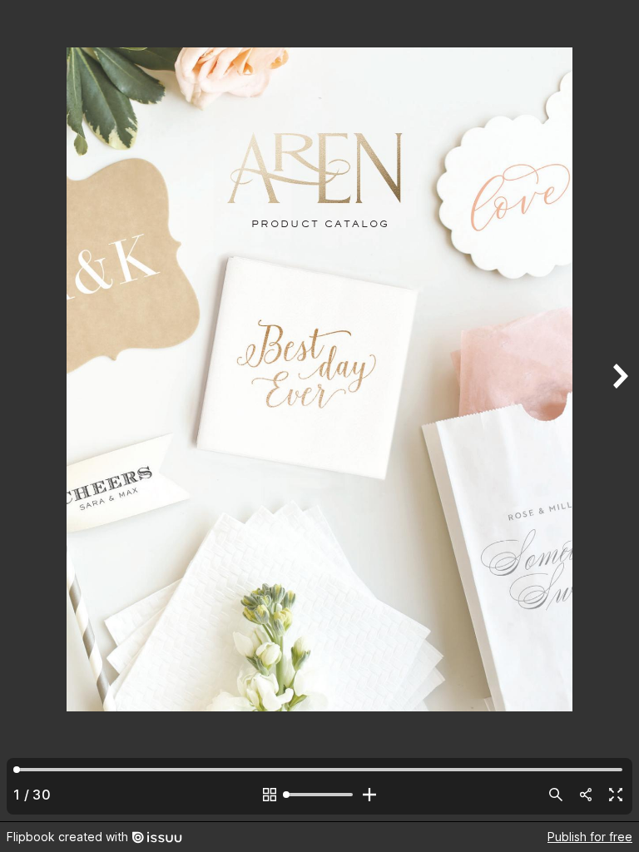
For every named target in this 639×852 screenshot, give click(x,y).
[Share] (585, 794)
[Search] (555, 794)
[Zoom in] (369, 794)
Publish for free (589, 837)
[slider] (319, 794)
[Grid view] (269, 794)
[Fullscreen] (615, 794)
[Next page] (619, 410)
